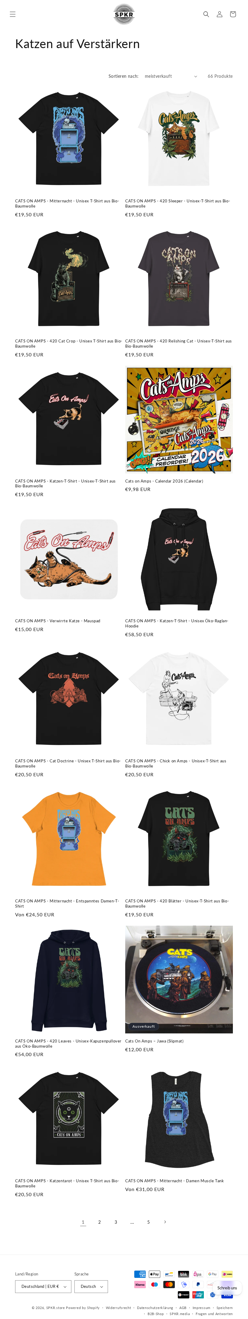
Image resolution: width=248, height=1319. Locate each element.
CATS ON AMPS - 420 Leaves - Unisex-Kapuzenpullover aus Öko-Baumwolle (68, 1044)
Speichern (225, 1308)
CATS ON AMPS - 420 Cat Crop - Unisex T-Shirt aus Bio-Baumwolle (68, 344)
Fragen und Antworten (214, 1314)
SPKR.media (180, 1314)
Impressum (201, 1308)
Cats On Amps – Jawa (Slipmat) (154, 1041)
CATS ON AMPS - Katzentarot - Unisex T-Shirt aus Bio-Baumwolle (67, 1183)
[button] (12, 14)
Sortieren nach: (124, 76)
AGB (183, 1308)
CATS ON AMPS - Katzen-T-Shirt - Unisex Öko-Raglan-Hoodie (177, 623)
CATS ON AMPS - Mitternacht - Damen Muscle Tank (174, 1180)
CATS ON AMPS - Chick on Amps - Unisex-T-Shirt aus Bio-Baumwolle (175, 763)
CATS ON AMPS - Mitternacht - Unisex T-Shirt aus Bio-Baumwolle (67, 203)
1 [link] (83, 1222)
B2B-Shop (156, 1314)
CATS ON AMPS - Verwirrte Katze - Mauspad (57, 620)
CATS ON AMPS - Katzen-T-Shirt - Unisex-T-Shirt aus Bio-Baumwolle (65, 484)
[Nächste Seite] (164, 1222)
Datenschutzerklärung (155, 1308)
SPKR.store (55, 1308)
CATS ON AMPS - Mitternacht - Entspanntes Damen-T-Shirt (67, 903)
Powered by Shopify (83, 1308)
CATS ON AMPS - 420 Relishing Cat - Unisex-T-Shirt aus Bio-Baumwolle (178, 344)
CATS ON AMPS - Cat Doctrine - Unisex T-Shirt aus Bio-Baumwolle (68, 763)
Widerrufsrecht (118, 1308)
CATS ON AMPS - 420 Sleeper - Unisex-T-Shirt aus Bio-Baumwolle (177, 203)
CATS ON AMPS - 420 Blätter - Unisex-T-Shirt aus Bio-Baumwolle (177, 903)
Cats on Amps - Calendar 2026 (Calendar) (164, 481)
